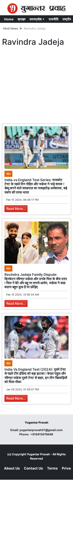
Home (9, 19)
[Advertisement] (36, 86)
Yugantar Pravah (38, 454)
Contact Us (33, 468)
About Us (12, 468)
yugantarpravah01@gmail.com (41, 430)
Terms (52, 468)
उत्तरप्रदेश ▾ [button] (37, 19)
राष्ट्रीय (66, 19)
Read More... (16, 209)
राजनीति (53, 19)
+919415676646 (42, 434)
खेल (8, 174)
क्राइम (21, 19)
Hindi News (10, 28)
